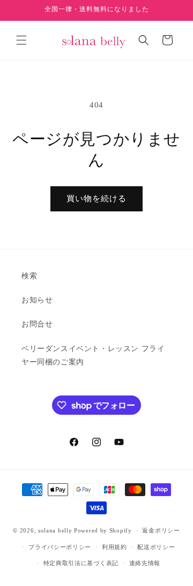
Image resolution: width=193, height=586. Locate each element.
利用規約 (114, 547)
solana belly (55, 530)
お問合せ (37, 324)
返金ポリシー (161, 530)
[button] (21, 40)
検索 (29, 276)
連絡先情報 (145, 563)
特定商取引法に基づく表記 (80, 563)
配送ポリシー (156, 547)
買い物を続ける (96, 198)
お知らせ (37, 300)
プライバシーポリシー (59, 547)
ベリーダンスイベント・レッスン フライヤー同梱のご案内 (93, 355)
